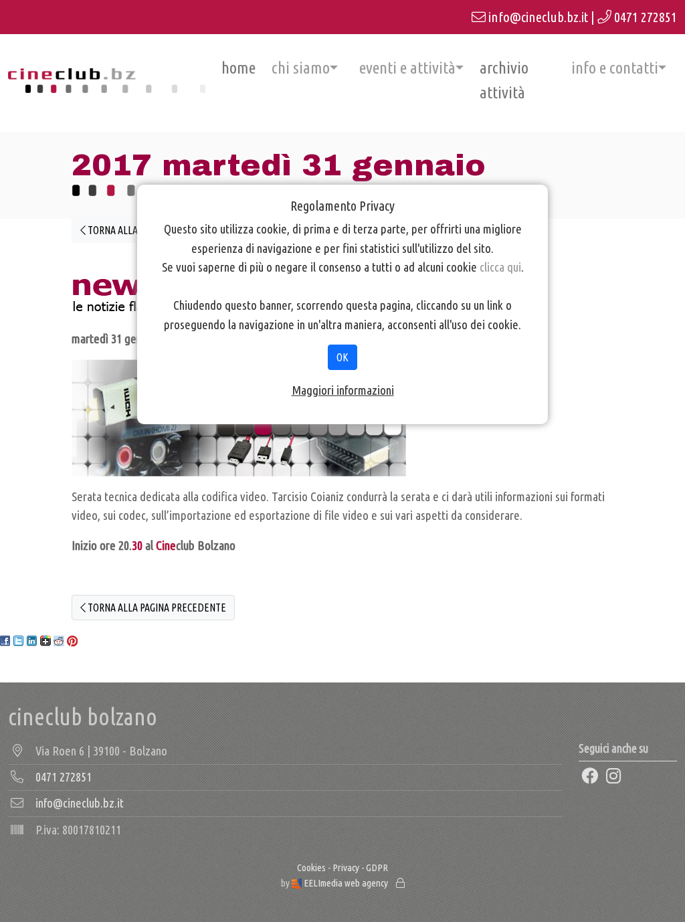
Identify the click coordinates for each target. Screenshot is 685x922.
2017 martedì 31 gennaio (279, 165)
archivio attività (504, 80)
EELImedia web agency (346, 883)
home (238, 67)
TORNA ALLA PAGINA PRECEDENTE (156, 608)
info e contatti (614, 67)
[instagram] (613, 776)
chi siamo (301, 67)
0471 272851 (645, 17)
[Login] (400, 883)
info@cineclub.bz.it (538, 17)
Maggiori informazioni (343, 390)
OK (342, 357)
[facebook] (589, 776)
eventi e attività (407, 67)
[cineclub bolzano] (106, 80)
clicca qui (500, 267)
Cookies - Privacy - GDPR (342, 867)
